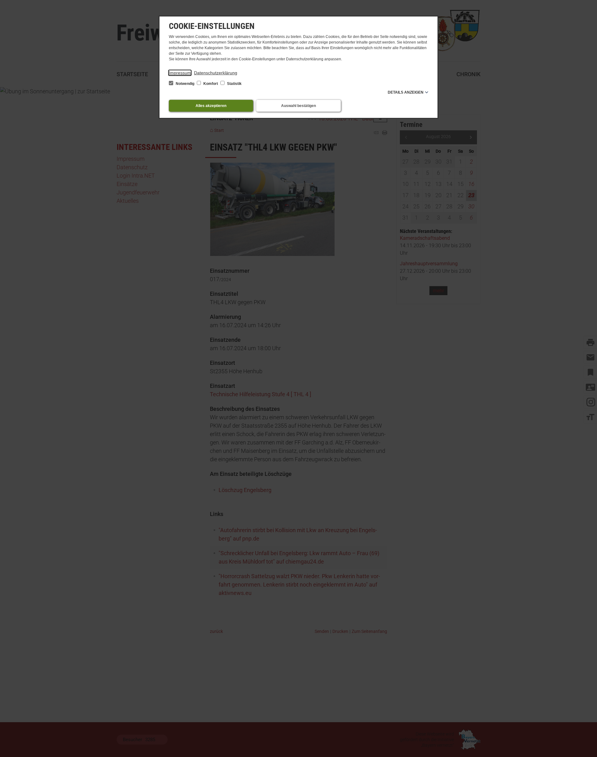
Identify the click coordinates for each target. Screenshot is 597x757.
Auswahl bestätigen (298, 106)
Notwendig (185, 83)
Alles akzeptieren (211, 106)
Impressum (180, 72)
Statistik (234, 83)
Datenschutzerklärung (215, 72)
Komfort (210, 83)
